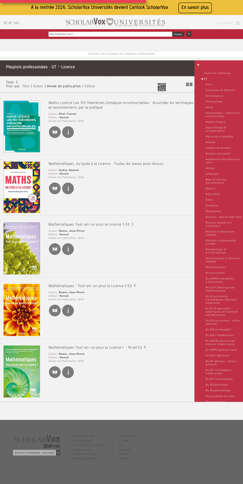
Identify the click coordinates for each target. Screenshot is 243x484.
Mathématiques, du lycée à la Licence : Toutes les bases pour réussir (106, 164)
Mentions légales (82, 440)
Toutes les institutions (217, 73)
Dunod (64, 117)
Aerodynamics (214, 96)
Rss (121, 445)
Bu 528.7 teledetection (220, 335)
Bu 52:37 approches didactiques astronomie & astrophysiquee (222, 312)
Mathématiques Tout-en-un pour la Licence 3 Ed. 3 (91, 225)
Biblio (209, 200)
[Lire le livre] (55, 137)
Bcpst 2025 (213, 194)
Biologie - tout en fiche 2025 (224, 217)
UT (205, 79)
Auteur (38, 86)
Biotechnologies (216, 267)
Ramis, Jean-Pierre (72, 230)
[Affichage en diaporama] (189, 85)
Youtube (123, 458)
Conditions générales (85, 454)
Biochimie (212, 206)
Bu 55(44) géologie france (221, 350)
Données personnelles (85, 458)
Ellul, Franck (67, 113)
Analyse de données (218, 148)
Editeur (90, 86)
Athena (210, 168)
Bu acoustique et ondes (220, 396)
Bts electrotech (215, 273)
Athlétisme (212, 174)
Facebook (124, 449)
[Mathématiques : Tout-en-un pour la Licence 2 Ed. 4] (22, 335)
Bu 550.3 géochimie (218, 356)
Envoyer (178, 34)
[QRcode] (162, 91)
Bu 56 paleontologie (218, 390)
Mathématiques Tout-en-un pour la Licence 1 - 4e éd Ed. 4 (97, 348)
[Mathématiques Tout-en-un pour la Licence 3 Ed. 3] (22, 273)
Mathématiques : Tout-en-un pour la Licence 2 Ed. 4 (92, 286)
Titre (26, 86)
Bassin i (211, 189)
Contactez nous (128, 436)
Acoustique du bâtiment (220, 90)
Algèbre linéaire (216, 122)
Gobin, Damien (69, 170)
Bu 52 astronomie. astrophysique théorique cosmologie (221, 299)
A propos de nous (83, 449)
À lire (209, 85)
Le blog (123, 440)
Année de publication (64, 86)
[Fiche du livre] (68, 137)
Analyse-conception (218, 154)
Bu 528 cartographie (218, 330)
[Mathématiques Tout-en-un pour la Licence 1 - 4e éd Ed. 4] (22, 396)
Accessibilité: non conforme (88, 445)
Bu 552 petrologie (217, 385)
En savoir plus (195, 7)
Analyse (211, 142)
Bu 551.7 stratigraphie (219, 379)
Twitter (123, 454)
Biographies (213, 211)
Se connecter (224, 23)
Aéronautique (214, 102)
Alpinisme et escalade (219, 137)
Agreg (209, 107)
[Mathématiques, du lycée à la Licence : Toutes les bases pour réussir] (22, 212)
